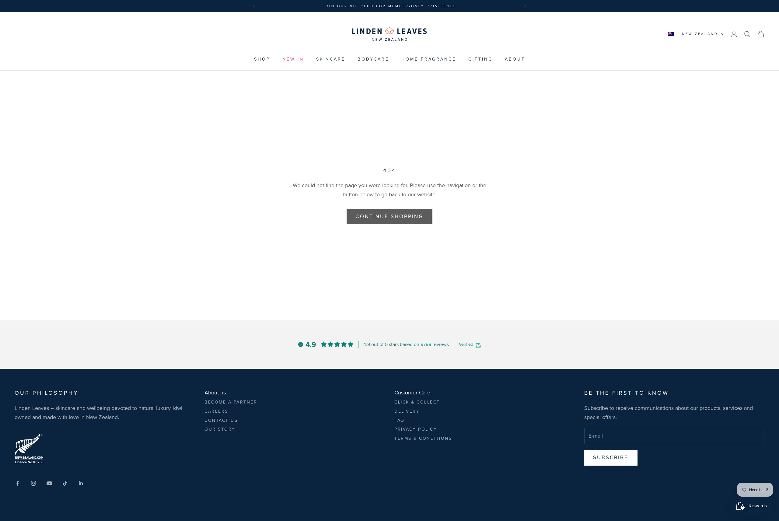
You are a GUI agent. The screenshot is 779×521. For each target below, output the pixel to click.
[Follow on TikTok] (65, 483)
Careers (216, 411)
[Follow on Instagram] (33, 483)
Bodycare (373, 59)
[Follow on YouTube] (49, 483)
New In (293, 59)
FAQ (399, 420)
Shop (262, 59)
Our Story (220, 429)
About (515, 59)
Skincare (330, 59)
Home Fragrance (428, 59)
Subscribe (611, 457)
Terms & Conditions (423, 438)
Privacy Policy (415, 429)
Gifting (480, 59)
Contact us (221, 420)
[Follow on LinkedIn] (81, 483)
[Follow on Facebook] (18, 483)
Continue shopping (389, 216)
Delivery (407, 411)
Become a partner (230, 402)
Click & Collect (417, 402)
